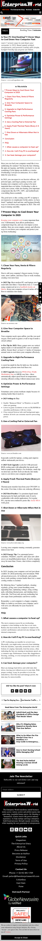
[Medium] (40, 293)
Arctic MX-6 (35, 500)
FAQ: (7, 143)
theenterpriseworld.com (21, 917)
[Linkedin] (40, 284)
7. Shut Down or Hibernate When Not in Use (22, 133)
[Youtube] (40, 297)
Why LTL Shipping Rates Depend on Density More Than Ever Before (26, 726)
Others (5, 30)
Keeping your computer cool (11, 220)
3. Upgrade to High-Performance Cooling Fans (19, 110)
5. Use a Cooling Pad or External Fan (20, 122)
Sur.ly (24, 922)
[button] (12, 690)
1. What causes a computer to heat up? (21, 147)
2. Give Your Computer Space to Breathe (18, 104)
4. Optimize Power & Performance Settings (19, 116)
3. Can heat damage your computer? (20, 155)
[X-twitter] (40, 288)
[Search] (2, 13)
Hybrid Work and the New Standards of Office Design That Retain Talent (27, 714)
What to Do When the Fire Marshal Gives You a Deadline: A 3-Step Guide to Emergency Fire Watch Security (27, 738)
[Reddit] (40, 301)
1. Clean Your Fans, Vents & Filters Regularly (19, 97)
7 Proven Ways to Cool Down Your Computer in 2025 (19, 91)
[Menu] (40, 12)
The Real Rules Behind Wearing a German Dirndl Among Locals (26, 762)
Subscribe (36, 10)
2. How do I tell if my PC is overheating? (22, 151)
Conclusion (9, 138)
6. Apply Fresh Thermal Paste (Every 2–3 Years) (22, 127)
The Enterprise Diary (17, 10)
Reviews (29, 10)
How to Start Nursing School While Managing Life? (28, 751)
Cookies (7, 932)
